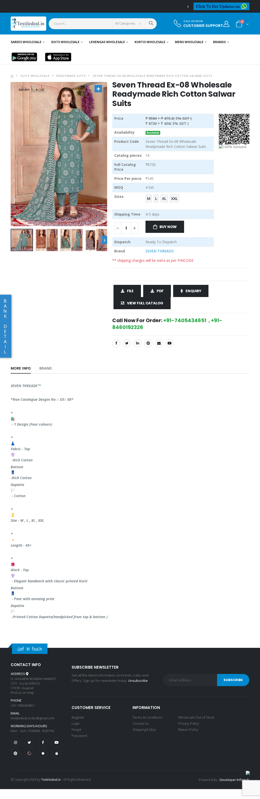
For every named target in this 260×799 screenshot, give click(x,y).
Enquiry (193, 290)
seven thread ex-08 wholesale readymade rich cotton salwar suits (153, 76)
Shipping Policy (144, 729)
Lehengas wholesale (107, 42)
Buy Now (168, 226)
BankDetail (5, 326)
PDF (160, 290)
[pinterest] (15, 753)
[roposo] (29, 753)
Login (76, 723)
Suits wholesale (65, 42)
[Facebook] (116, 343)
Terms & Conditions (147, 717)
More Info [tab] (21, 368)
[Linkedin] (138, 343)
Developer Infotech (234, 779)
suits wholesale (35, 76)
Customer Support (203, 25)
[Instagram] (15, 742)
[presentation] (104, 240)
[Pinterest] (148, 343)
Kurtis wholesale (150, 42)
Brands (219, 42)
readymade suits (71, 76)
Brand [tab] (45, 368)
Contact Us (141, 723)
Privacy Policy (188, 723)
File (130, 290)
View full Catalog (145, 303)
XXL (174, 198)
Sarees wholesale (26, 42)
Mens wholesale (189, 42)
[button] (242, 25)
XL (164, 198)
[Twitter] (127, 343)
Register (78, 717)
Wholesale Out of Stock (196, 717)
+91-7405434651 (23, 705)
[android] (43, 753)
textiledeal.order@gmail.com (33, 718)
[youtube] (170, 343)
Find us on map (22, 692)
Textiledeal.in (51, 779)
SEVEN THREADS (159, 251)
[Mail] (159, 343)
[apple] (56, 753)
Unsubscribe (138, 680)
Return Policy (188, 729)
